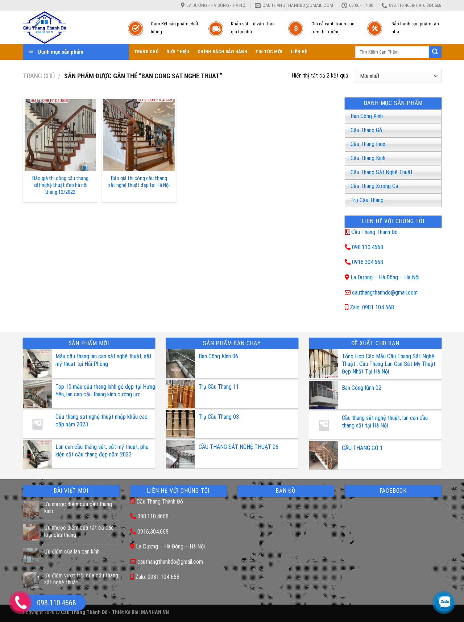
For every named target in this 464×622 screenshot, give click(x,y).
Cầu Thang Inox (368, 144)
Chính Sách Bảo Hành (222, 51)
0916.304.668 (367, 262)
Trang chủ (39, 76)
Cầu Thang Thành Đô (374, 232)
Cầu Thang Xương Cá (374, 186)
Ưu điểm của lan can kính (72, 551)
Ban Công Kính (367, 116)
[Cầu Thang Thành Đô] (68, 27)
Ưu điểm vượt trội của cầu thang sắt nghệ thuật (81, 579)
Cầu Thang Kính (368, 158)
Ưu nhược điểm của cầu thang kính (78, 507)
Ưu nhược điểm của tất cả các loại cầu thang (79, 531)
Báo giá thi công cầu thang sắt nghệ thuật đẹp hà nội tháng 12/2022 (60, 185)
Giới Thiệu (178, 51)
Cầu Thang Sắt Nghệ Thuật (382, 172)
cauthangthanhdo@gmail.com (385, 292)
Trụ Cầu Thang (367, 200)
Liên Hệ (299, 51)
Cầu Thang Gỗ (366, 130)
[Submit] (435, 52)
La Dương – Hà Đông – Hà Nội (385, 277)
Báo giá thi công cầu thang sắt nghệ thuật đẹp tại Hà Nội (139, 181)
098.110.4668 (367, 247)
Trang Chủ (146, 51)
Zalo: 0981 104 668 (372, 307)
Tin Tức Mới (268, 51)
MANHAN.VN (155, 612)
